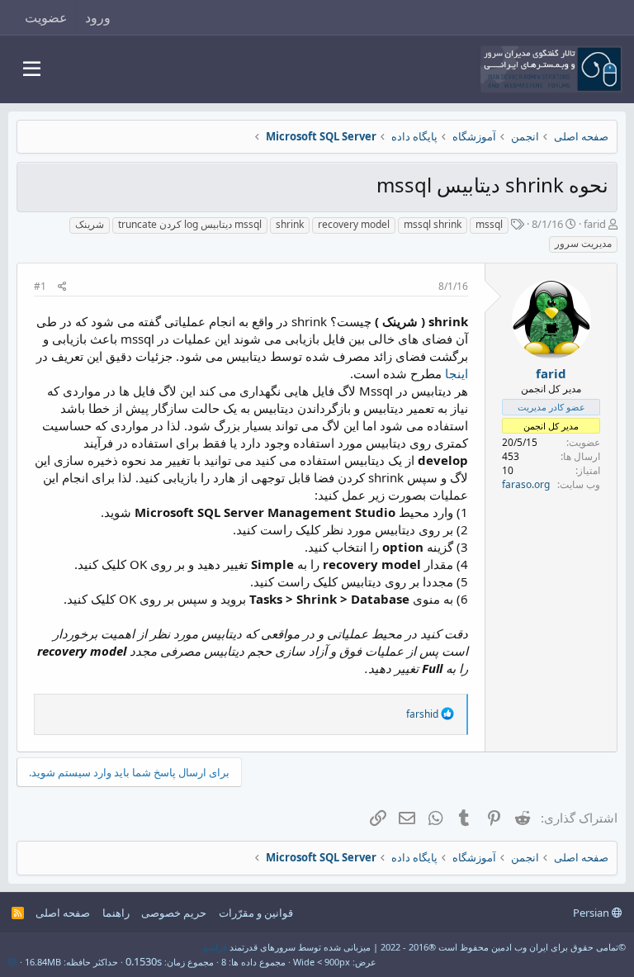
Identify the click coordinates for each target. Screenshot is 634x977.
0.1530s (143, 961)
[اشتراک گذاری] (62, 286)
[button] (31, 69)
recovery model (354, 224)
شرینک (89, 224)
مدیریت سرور (583, 243)
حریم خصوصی (173, 912)
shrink (290, 224)
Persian (592, 912)
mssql (489, 224)
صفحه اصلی (62, 912)
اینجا (456, 373)
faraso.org (526, 484)
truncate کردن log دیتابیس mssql (190, 224)
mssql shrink (432, 224)
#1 (40, 286)
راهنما (116, 912)
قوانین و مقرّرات (256, 912)
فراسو (215, 947)
